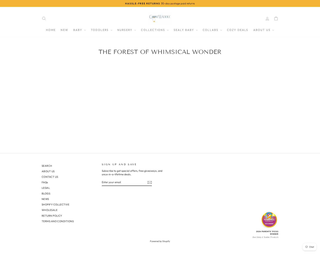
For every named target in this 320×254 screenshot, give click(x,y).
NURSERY (125, 30)
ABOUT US (262, 30)
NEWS (45, 199)
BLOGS (46, 193)
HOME (51, 30)
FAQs (45, 182)
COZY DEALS (237, 30)
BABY (78, 30)
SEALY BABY (184, 30)
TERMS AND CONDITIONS (58, 221)
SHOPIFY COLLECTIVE (55, 204)
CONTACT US (50, 176)
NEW (64, 30)
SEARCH (47, 165)
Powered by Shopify (160, 241)
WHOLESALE (50, 210)
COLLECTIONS (153, 30)
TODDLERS (100, 30)
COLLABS (211, 30)
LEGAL (46, 187)
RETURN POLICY (52, 215)
